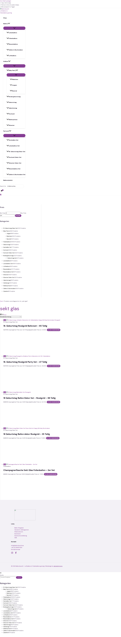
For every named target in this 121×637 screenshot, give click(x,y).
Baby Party (12, 70)
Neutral (14, 91)
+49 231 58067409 (16, 547)
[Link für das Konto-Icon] (0, 195)
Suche (2, 575)
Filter (18, 215)
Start (1, 301)
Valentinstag (13, 108)
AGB (15, 538)
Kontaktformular (15, 549)
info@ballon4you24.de (17, 545)
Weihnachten (13, 119)
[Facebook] (16, 553)
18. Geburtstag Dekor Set (17, 151)
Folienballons (13, 38)
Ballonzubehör (8, 180)
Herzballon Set (13, 140)
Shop (5, 18)
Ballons (5, 24)
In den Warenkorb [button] (54, 330)
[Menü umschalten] (14, 28)
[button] (9, 24)
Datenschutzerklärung (20, 536)
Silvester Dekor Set (15, 163)
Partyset (6, 131)
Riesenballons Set (14, 169)
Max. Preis (23, 213)
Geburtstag (13, 102)
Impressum (17, 534)
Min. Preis (2, 213)
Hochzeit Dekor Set (15, 157)
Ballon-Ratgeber (19, 528)
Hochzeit (12, 114)
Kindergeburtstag (15, 96)
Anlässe (5, 61)
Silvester (12, 125)
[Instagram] (12, 553)
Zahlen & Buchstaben (16, 50)
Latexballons (13, 33)
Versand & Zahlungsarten (21, 530)
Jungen (14, 85)
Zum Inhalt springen (5, 1)
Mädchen (15, 79)
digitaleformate (58, 566)
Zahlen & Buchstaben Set (17, 174)
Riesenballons (13, 44)
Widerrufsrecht (18, 532)
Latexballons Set (14, 146)
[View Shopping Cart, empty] (1, 191)
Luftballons (12, 55)
